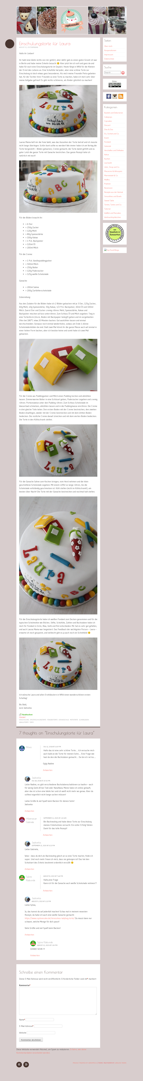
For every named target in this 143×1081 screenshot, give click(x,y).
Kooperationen (110, 50)
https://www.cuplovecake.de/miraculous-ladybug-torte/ (50, 918)
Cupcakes (108, 121)
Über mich (108, 46)
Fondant (22, 717)
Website (22, 1032)
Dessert (107, 125)
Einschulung (24, 720)
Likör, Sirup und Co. (112, 167)
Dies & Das (108, 129)
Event (106, 138)
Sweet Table (109, 200)
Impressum (108, 54)
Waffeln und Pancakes (112, 213)
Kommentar (24, 985)
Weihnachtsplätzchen (112, 217)
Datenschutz (109, 59)
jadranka (34, 47)
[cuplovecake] (71, 20)
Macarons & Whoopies (113, 171)
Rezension (108, 188)
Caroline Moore (120, 1063)
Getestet (107, 146)
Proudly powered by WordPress (85, 1063)
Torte (32, 722)
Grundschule (64, 720)
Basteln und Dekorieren (113, 113)
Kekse (106, 154)
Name (22, 1019)
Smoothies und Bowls (112, 196)
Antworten (47, 770)
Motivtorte (74, 720)
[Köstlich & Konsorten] (115, 242)
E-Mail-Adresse (26, 1026)
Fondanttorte (52, 720)
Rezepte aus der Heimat (113, 192)
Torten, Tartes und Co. (113, 204)
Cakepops (108, 117)
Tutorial (107, 209)
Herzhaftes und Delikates (114, 150)
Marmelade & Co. (111, 175)
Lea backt (108, 163)
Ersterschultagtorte (38, 720)
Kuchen (107, 159)
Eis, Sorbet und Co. (111, 134)
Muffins (107, 180)
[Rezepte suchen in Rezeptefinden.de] (111, 250)
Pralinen (107, 184)
